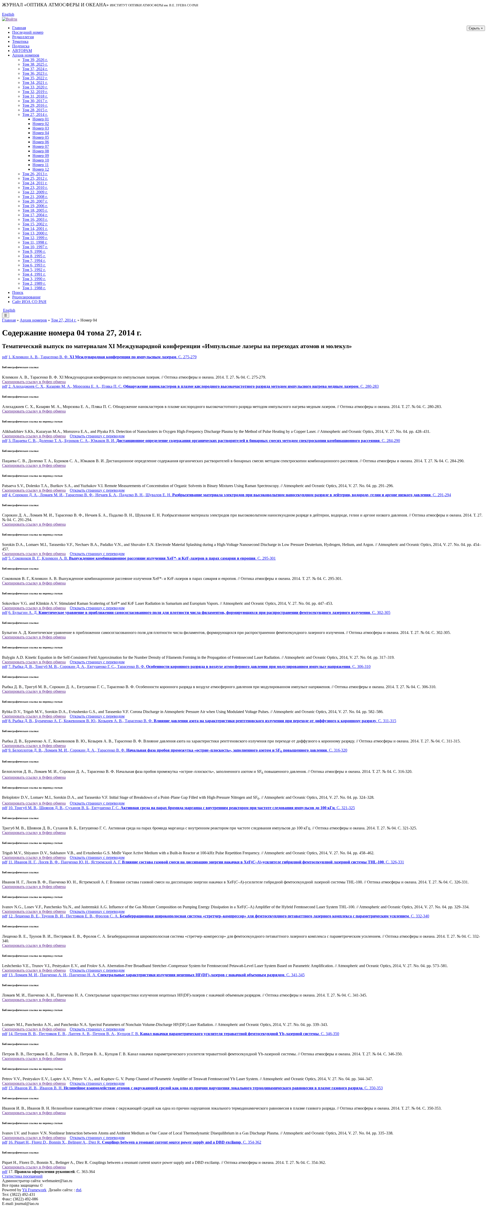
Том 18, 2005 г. (35, 210)
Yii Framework (34, 1190)
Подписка (20, 46)
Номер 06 (40, 142)
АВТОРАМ (22, 50)
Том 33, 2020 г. (35, 87)
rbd (78, 1190)
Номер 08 (40, 151)
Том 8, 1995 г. (34, 256)
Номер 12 (40, 169)
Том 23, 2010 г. (35, 187)
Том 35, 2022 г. (35, 78)
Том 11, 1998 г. (34, 242)
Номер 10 (40, 160)
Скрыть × (476, 28)
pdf (4, 357)
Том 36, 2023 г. (35, 73)
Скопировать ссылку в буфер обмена (34, 382)
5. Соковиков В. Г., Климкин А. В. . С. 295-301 (142, 558)
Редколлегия (23, 37)
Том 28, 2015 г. (35, 110)
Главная (19, 28)
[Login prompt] (9, 19)
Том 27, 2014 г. (35, 114)
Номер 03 (40, 128)
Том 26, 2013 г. (35, 174)
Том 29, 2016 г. (35, 105)
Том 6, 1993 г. (34, 265)
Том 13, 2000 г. (35, 233)
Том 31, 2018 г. (35, 96)
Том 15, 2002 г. (35, 224)
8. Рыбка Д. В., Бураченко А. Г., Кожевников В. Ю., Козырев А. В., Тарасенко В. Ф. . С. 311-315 (202, 721)
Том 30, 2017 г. (35, 101)
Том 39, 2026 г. (35, 60)
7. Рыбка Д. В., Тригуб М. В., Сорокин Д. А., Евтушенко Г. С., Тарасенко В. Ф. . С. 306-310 (189, 666)
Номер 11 (40, 165)
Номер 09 (40, 155)
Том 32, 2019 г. (35, 92)
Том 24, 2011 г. (34, 183)
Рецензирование (26, 297)
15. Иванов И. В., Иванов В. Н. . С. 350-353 (195, 1088)
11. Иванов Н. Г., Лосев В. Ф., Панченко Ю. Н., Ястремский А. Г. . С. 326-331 (206, 862)
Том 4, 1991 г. (34, 274)
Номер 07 (40, 146)
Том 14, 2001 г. (35, 228)
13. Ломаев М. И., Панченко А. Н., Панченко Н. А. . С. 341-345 (156, 975)
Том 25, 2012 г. (35, 178)
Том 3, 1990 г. (34, 279)
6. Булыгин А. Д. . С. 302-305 (199, 612)
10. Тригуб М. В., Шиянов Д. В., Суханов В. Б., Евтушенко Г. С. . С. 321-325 (181, 808)
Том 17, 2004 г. (35, 215)
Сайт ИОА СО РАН (29, 301)
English (8, 14)
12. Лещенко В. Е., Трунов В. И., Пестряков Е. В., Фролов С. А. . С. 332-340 (218, 916)
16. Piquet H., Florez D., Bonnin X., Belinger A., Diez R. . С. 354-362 (134, 1142)
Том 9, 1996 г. (34, 251)
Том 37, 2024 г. (35, 69)
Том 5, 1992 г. (34, 270)
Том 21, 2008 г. (35, 196)
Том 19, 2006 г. (35, 206)
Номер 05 (40, 137)
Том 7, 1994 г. (34, 260)
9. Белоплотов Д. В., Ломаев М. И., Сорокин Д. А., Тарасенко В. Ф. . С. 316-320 (177, 750)
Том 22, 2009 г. (35, 192)
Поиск (17, 292)
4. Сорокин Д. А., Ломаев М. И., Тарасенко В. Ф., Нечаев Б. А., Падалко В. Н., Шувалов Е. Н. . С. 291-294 (229, 495)
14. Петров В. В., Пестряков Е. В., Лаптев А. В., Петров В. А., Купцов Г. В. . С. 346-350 (173, 1034)
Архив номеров (25, 55)
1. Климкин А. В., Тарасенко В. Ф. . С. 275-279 (102, 357)
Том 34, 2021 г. (35, 82)
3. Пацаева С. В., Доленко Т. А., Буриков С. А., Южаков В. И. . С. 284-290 (204, 440)
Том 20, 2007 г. (35, 201)
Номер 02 (40, 123)
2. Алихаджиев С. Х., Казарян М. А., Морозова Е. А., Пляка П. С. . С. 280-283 (193, 386)
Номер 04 (40, 133)
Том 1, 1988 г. (34, 288)
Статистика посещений (22, 1176)
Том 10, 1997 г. (35, 247)
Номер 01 (40, 119)
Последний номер (27, 32)
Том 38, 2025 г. (35, 64)
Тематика (20, 41)
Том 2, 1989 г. (34, 283)
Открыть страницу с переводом (97, 436)
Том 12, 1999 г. (35, 238)
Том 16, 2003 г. (35, 219)
